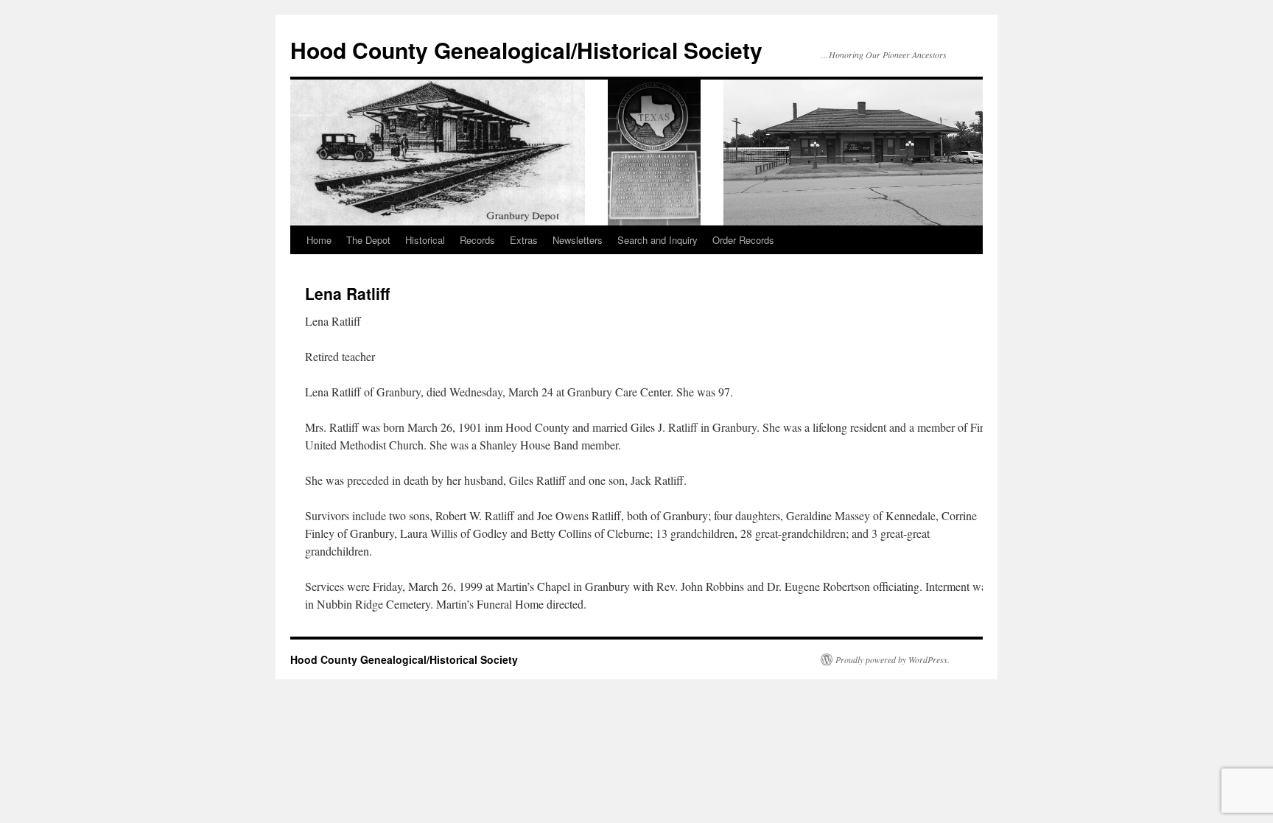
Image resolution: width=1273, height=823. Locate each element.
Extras (524, 240)
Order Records (743, 240)
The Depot (368, 240)
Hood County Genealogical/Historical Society (526, 50)
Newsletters (578, 240)
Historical (425, 240)
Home (319, 240)
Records (477, 240)
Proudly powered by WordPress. (892, 659)
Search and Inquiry (657, 240)
